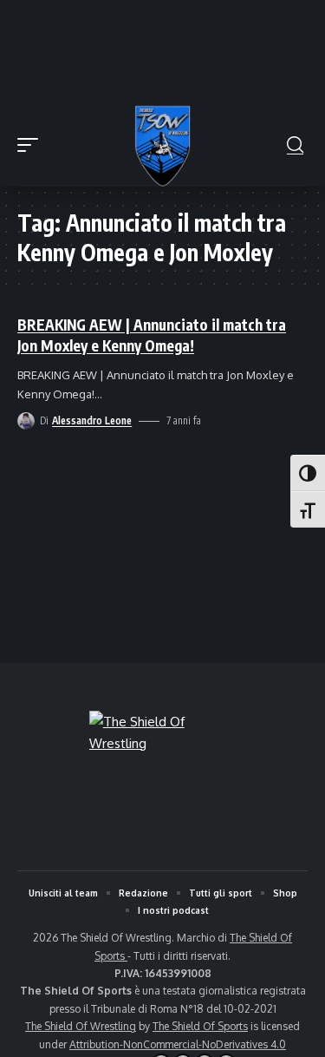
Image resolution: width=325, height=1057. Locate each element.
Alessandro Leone (92, 420)
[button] (32, 145)
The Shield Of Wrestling (80, 1026)
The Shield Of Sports (200, 1026)
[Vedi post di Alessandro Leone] (26, 421)
